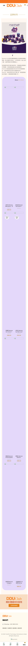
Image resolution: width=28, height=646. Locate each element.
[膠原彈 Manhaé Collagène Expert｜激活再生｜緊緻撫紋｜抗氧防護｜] (9, 521)
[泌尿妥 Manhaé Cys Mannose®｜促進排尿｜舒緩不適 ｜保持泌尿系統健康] (18, 270)
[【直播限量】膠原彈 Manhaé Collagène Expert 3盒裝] (18, 521)
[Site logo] (14, 5)
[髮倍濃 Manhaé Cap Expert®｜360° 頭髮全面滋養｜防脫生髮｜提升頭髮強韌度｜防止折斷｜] (18, 145)
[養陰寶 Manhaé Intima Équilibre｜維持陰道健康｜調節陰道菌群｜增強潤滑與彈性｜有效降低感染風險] (9, 396)
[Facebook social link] (13, 2)
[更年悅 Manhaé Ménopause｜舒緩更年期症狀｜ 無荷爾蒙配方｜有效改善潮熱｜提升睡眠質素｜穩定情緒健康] (9, 145)
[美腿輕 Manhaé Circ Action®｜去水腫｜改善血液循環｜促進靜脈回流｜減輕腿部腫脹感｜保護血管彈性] (9, 270)
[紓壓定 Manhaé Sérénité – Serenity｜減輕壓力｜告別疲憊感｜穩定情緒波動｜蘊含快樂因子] (18, 396)
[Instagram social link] (15, 2)
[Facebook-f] (12, 55)
